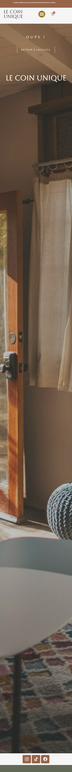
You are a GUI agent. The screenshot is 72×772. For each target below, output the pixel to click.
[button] (41, 14)
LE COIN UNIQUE (13, 14)
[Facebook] (45, 759)
